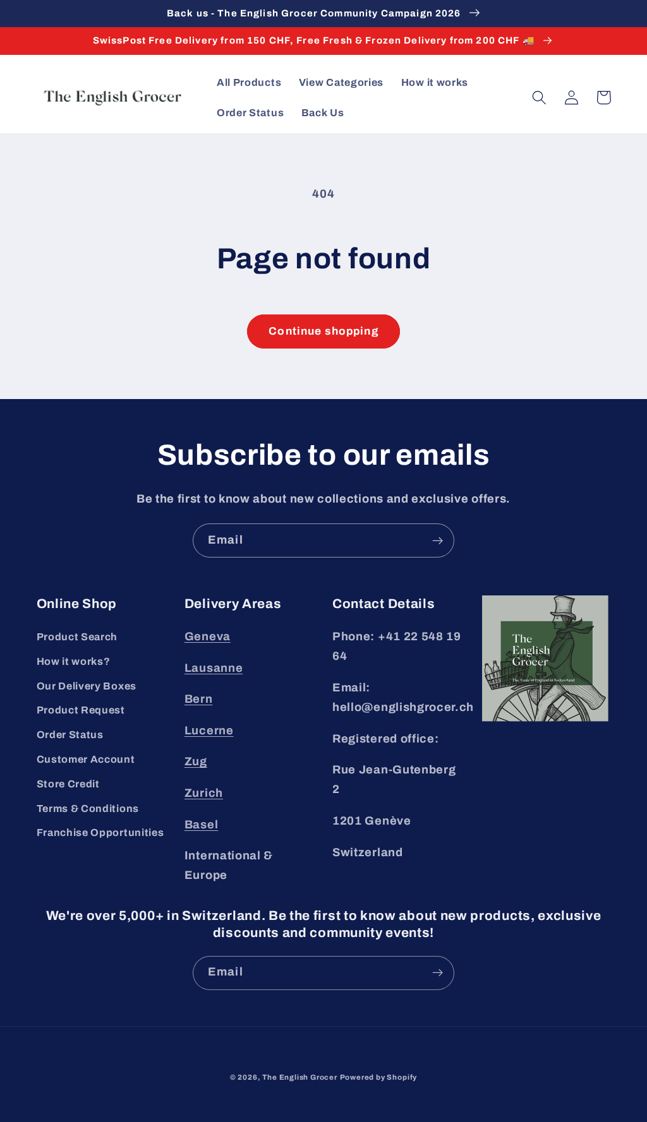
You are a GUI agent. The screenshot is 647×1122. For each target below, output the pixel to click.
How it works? (74, 661)
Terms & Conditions (88, 808)
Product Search (77, 636)
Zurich (203, 793)
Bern (198, 699)
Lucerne (209, 730)
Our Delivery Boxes (86, 686)
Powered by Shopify (379, 1077)
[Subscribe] (437, 540)
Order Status (70, 734)
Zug (195, 761)
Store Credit (68, 784)
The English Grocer (299, 1077)
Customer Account (86, 759)
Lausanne (213, 668)
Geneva (207, 636)
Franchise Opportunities (100, 832)
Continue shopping (323, 331)
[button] (540, 97)
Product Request (81, 710)
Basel (201, 824)
